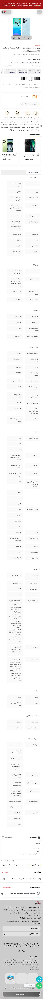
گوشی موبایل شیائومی (16, 62)
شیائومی (22, 97)
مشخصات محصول (33, 172)
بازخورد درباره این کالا (8, 861)
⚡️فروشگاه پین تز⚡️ (35, 865)
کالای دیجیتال (36, 62)
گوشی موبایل (28, 62)
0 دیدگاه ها (5, 872)
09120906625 (26, 915)
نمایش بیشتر (8, 837)
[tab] (33, 172)
